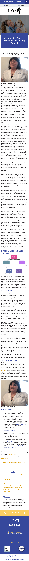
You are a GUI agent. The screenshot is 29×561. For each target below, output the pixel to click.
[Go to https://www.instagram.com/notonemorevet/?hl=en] (12, 525)
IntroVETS (3, 370)
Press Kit (11, 542)
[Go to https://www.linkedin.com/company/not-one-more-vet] (17, 525)
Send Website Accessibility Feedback (15, 559)
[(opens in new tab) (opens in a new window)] (7, 548)
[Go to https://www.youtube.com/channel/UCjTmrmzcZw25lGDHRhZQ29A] (14, 525)
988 (10, 2)
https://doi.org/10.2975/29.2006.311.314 (13, 441)
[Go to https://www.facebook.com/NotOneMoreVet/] (10, 525)
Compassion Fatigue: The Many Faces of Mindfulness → (15, 465)
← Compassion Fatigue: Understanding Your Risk (13, 462)
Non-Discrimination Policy (17, 541)
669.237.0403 (11, 532)
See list (19, 2)
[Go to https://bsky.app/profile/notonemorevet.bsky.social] (19, 525)
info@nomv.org (12, 454)
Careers (9, 541)
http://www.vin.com (21, 424)
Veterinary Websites (14, 555)
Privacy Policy (4, 458)
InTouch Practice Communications (14, 556)
